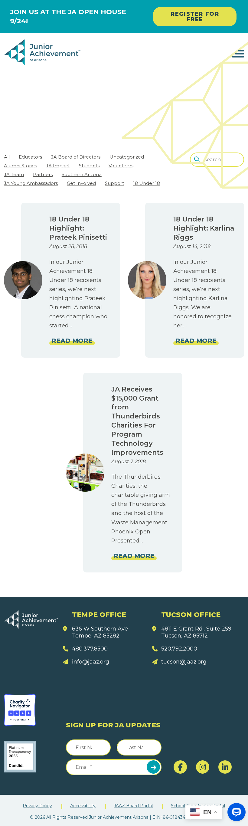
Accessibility (83, 805)
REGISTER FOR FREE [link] (195, 17)
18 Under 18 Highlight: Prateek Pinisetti (78, 228)
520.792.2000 (179, 648)
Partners (43, 174)
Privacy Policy (37, 805)
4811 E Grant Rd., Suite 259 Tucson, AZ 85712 (196, 632)
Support (114, 183)
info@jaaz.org (90, 661)
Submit (153, 767)
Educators (30, 157)
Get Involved (81, 183)
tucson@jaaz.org (184, 661)
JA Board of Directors (75, 157)
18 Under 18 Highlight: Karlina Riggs (203, 228)
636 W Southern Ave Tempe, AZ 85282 (100, 632)
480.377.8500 (90, 648)
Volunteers (121, 166)
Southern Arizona (82, 174)
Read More (72, 341)
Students (89, 166)
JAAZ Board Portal (133, 805)
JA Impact (58, 166)
